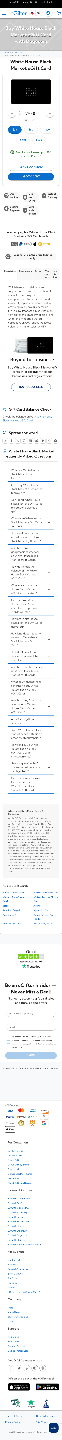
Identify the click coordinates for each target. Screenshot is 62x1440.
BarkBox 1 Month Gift (13, 923)
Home (8, 52)
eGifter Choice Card (13, 892)
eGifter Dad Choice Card (46, 892)
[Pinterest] (24, 440)
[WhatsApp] (49, 440)
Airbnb (36, 905)
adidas (6, 905)
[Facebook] (11, 440)
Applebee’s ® (9, 915)
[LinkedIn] (30, 440)
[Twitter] (17, 440)
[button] (48, 13)
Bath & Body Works (43, 923)
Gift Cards (18, 52)
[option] (15, 130)
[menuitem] (31, 474)
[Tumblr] (43, 440)
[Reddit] (36, 440)
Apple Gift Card (41, 910)
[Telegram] (55, 440)
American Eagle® (11, 910)
